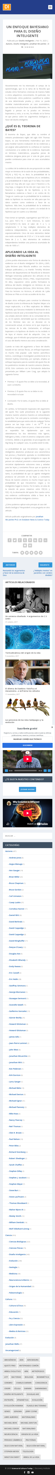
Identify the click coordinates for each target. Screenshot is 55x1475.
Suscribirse (27, 745)
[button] (27, 728)
